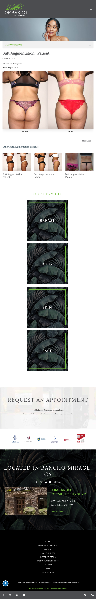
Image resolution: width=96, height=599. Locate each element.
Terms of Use (55, 588)
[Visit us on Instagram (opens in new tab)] (55, 482)
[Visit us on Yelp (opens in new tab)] (59, 482)
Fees (48, 568)
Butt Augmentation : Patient (26, 53)
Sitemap (64, 588)
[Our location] (85, 595)
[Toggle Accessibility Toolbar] (5, 583)
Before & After (48, 557)
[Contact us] (93, 595)
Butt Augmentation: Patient (75, 175)
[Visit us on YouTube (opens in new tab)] (50, 482)
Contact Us (48, 572)
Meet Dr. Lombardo (48, 545)
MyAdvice (76, 583)
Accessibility (33, 588)
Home (48, 542)
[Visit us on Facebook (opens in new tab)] (37, 482)
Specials (48, 565)
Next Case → (88, 140)
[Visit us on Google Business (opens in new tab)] (46, 482)
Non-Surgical (48, 553)
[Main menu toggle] (91, 9)
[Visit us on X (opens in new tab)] (41, 482)
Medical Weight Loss (47, 561)
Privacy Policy (44, 588)
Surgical (48, 549)
